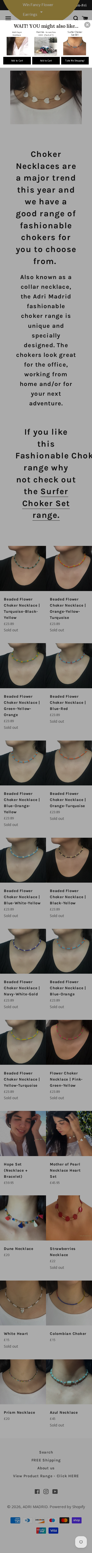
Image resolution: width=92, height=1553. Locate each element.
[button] (87, 25)
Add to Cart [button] (17, 60)
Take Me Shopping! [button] (75, 60)
